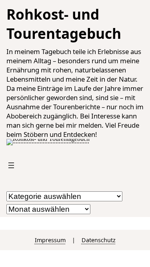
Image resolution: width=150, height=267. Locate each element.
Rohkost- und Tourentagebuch (63, 23)
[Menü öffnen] (11, 165)
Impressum (50, 240)
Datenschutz (99, 240)
